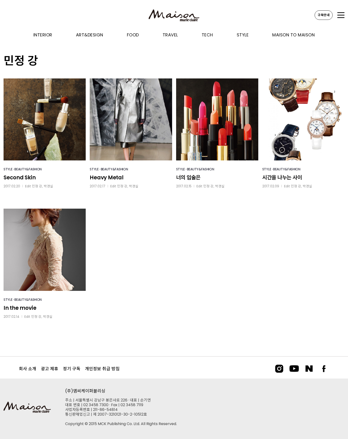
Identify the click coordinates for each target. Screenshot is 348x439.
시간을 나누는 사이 (282, 177)
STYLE (8, 169)
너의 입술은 (188, 177)
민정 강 (37, 186)
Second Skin (20, 177)
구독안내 (324, 15)
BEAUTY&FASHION (28, 169)
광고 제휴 (49, 369)
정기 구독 (71, 369)
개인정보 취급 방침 (102, 369)
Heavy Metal (107, 177)
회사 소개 (27, 369)
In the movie (20, 308)
